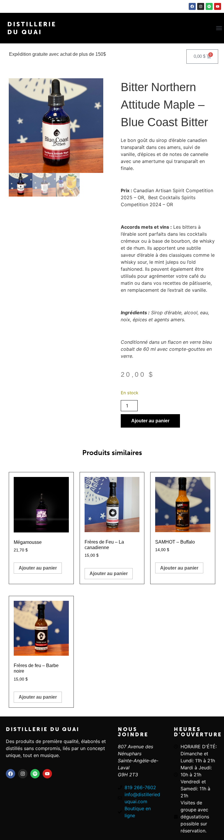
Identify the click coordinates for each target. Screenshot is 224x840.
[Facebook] (192, 6)
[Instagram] (200, 6)
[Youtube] (217, 6)
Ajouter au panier (150, 420)
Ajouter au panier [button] (38, 567)
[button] (219, 28)
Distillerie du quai (43, 729)
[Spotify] (209, 6)
